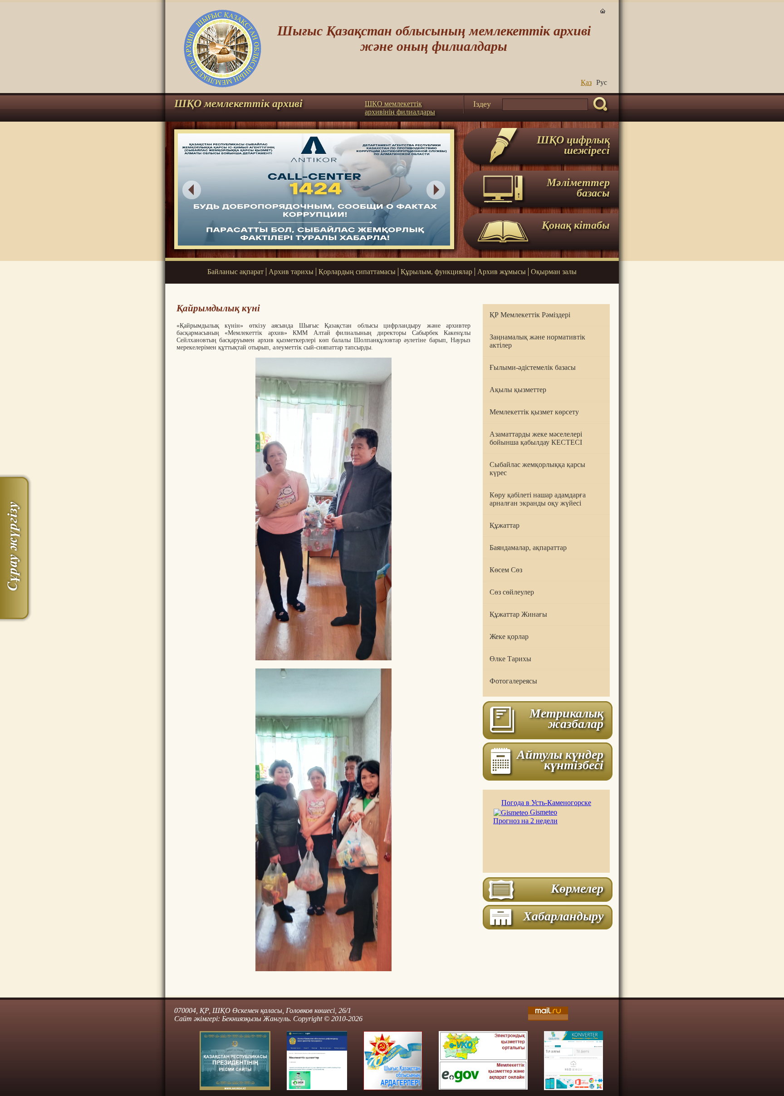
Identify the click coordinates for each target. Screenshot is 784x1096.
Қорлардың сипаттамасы (357, 271)
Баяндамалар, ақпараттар (528, 547)
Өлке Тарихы (510, 659)
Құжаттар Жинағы (518, 614)
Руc (601, 82)
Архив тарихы (291, 271)
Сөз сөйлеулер (512, 592)
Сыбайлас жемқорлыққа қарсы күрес (537, 469)
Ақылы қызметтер (518, 389)
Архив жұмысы (501, 271)
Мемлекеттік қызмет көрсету (534, 412)
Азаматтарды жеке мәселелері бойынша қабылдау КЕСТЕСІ (536, 438)
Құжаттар (504, 525)
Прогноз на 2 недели (525, 821)
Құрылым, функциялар (436, 271)
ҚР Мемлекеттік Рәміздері (530, 315)
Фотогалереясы (513, 681)
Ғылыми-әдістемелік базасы (533, 367)
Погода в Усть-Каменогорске (546, 802)
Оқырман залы (554, 271)
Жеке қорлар (509, 636)
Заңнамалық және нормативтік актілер (537, 341)
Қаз (586, 82)
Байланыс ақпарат (235, 271)
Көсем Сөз (506, 570)
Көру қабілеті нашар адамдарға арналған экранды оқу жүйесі (538, 499)
